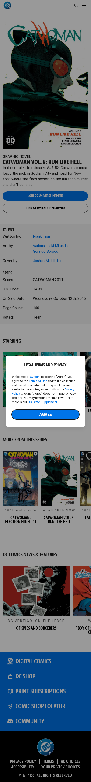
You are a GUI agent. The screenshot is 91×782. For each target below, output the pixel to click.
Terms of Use (38, 381)
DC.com (34, 376)
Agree (45, 414)
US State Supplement (42, 402)
